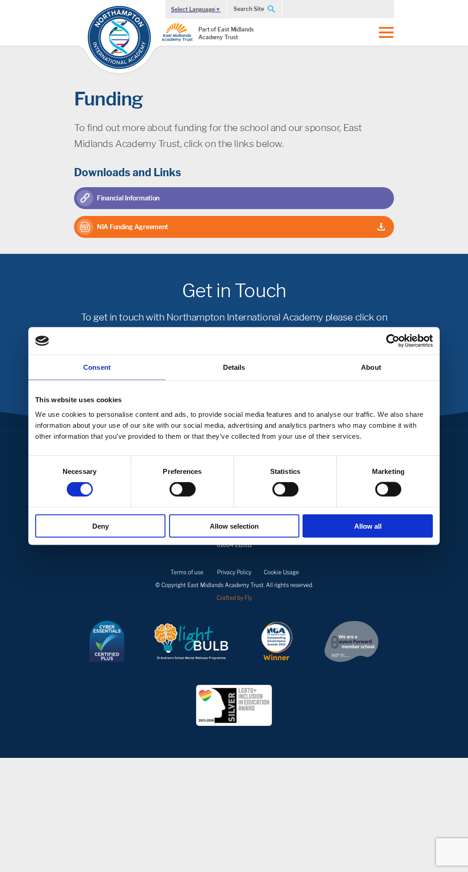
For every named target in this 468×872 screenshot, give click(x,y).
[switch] (183, 489)
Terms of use (186, 572)
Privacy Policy (234, 572)
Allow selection (234, 526)
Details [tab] (234, 367)
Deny (100, 526)
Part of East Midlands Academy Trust (226, 33)
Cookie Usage (281, 572)
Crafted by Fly (234, 597)
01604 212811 (234, 544)
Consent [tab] (97, 367)
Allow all (368, 526)
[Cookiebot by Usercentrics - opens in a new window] (393, 341)
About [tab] (371, 367)
